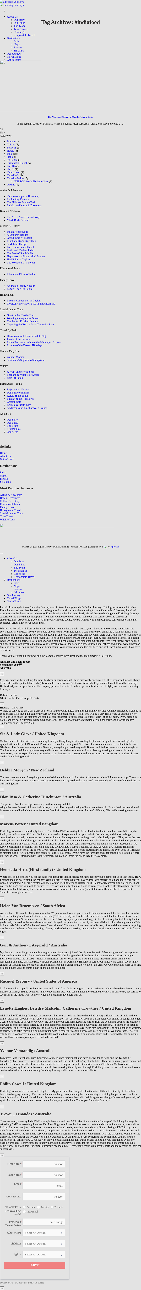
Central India (14, 401)
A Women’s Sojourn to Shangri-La (26, 360)
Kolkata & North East (19, 404)
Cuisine (11, 144)
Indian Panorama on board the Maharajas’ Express (34, 342)
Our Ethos (19, 22)
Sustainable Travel (17, 163)
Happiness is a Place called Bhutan (26, 256)
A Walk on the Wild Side (20, 371)
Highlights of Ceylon (18, 259)
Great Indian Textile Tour (20, 315)
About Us (12, 16)
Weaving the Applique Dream (23, 318)
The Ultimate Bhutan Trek (21, 202)
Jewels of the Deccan (18, 339)
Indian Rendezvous (17, 231)
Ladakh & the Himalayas (20, 398)
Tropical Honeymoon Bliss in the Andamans (31, 303)
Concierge (19, 32)
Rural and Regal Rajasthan (21, 241)
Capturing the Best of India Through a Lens (30, 324)
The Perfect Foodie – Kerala (22, 321)
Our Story (19, 19)
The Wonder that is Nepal (21, 262)
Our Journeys (14, 53)
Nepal (17, 44)
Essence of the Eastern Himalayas (25, 345)
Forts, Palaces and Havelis (21, 247)
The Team (19, 25)
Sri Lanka (19, 50)
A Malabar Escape (17, 244)
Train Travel (13, 172)
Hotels (10, 150)
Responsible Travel (24, 35)
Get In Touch (14, 59)
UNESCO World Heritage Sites (31, 181)
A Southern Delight (17, 234)
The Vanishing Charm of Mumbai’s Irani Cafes (70, 117)
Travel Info (13, 175)
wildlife (11, 184)
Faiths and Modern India (20, 250)
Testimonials (20, 29)
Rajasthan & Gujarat (18, 389)
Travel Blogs (14, 56)
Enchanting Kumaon (18, 199)
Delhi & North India (18, 392)
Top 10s (11, 166)
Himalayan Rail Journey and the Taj (26, 336)
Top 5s (10, 169)
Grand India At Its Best (19, 237)
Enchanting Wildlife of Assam (23, 374)
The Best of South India (20, 253)
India (16, 41)
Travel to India (15, 178)
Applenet (115, 546)
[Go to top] (1, 553)
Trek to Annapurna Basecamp (23, 196)
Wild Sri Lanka (15, 377)
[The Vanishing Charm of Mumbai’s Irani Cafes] (20, 85)
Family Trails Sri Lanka (19, 288)
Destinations (13, 38)
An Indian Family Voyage (21, 285)
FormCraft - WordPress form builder (22, 1283)
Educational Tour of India (21, 274)
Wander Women (15, 357)
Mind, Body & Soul (18, 220)
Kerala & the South (17, 395)
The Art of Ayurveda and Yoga (23, 217)
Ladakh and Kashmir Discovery (24, 205)
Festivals (11, 147)
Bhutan (18, 47)
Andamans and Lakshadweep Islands (27, 408)
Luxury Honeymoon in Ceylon (24, 300)
